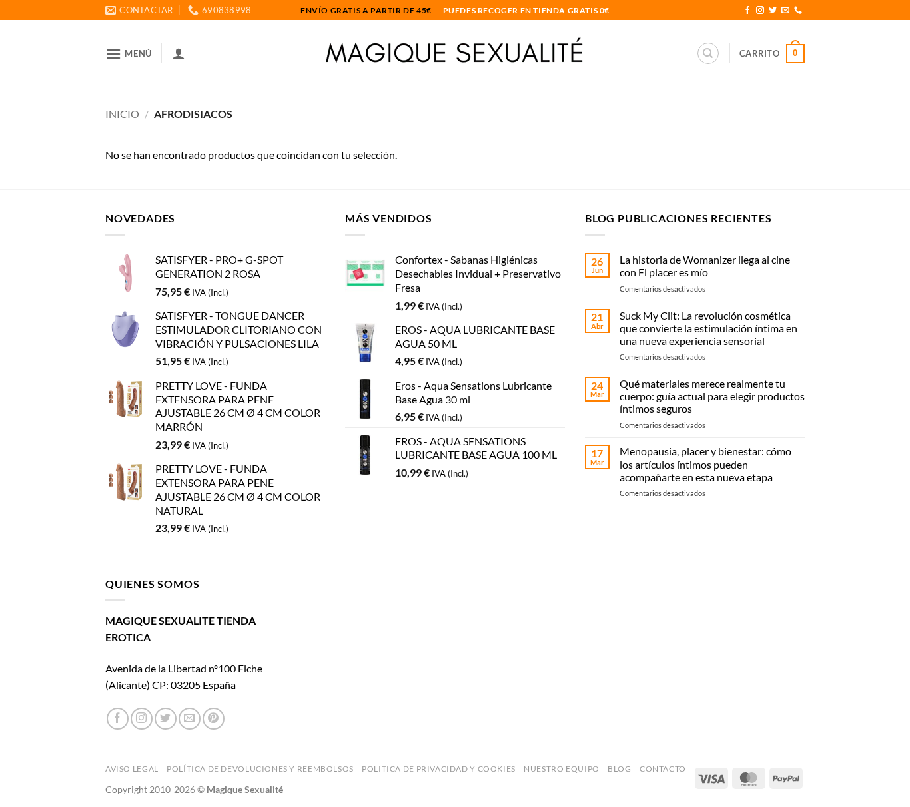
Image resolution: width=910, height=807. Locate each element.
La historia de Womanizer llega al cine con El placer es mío (705, 265)
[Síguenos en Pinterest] (214, 719)
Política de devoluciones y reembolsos (260, 769)
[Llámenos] (798, 10)
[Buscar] (708, 53)
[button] (128, 53)
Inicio (122, 113)
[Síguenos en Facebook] (747, 10)
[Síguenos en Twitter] (773, 10)
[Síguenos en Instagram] (760, 10)
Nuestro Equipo (562, 769)
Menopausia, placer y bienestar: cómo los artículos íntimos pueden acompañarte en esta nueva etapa (705, 464)
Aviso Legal (132, 769)
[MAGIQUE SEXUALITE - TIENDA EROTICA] (455, 53)
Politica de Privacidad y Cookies (439, 769)
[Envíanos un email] (785, 10)
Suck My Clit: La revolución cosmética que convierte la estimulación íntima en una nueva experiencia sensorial (708, 328)
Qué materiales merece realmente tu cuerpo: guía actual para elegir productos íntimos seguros (712, 396)
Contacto (663, 769)
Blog (619, 769)
